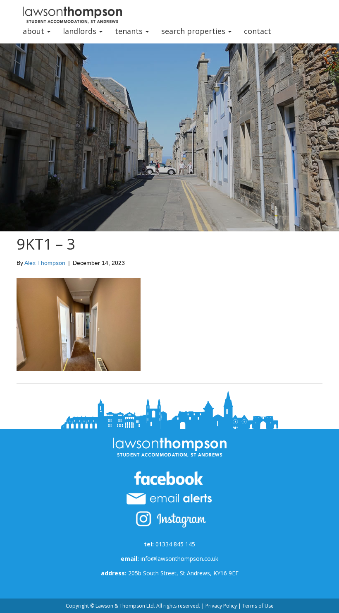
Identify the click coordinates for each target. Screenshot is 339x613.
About (34, 31)
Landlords (80, 31)
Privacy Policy (221, 605)
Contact (257, 31)
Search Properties (194, 31)
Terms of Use (258, 605)
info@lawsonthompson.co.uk (179, 559)
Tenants (130, 31)
